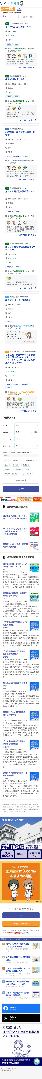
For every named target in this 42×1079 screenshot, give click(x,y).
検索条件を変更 (28, 17)
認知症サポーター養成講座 (18, 300)
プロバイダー (7, 446)
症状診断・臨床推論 (11, 474)
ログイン (19, 9)
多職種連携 (10, 211)
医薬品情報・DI (17, 156)
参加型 (8, 384)
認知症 (16, 44)
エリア (5, 426)
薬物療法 (9, 44)
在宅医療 (16, 384)
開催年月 (6, 432)
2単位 (8, 156)
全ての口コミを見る (27, 67)
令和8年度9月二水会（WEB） (19, 26)
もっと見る (26, 474)
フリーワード (7, 439)
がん (6, 465)
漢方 (6, 460)
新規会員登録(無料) (21, 924)
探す (22, 489)
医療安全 (26, 465)
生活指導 (18, 469)
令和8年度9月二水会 (14, 79)
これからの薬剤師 (29, 460)
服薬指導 (7, 469)
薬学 (27, 469)
